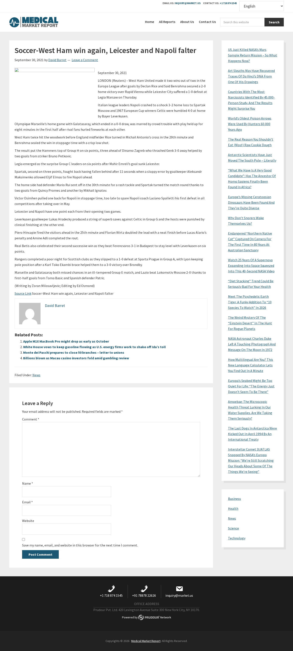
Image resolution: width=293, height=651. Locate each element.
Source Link (23, 293)
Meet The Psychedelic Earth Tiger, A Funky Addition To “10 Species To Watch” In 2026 (250, 302)
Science (233, 528)
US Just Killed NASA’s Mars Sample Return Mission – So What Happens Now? (252, 55)
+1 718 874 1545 (228, 3)
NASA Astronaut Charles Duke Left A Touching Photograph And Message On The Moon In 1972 (252, 344)
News (36, 375)
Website (28, 521)
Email (27, 502)
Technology (236, 538)
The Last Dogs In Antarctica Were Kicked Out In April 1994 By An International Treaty (252, 434)
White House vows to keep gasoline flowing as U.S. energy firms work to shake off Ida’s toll (94, 347)
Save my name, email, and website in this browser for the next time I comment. (80, 545)
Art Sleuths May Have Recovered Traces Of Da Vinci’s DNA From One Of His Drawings (251, 76)
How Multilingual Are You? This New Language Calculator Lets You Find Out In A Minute (250, 365)
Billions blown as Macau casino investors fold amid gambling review (76, 358)
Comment (30, 419)
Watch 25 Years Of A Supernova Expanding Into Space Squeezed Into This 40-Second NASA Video (251, 265)
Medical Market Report (41, 22)
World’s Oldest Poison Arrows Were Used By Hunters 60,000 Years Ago (249, 124)
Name (27, 483)
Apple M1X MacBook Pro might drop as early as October (66, 341)
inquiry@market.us (188, 3)
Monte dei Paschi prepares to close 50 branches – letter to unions (73, 352)
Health (233, 508)
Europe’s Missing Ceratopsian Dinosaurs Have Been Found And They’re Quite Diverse (251, 202)
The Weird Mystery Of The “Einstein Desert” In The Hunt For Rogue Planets (250, 323)
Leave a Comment (85, 60)
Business (234, 498)
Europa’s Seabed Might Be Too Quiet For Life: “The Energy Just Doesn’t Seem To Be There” (251, 386)
